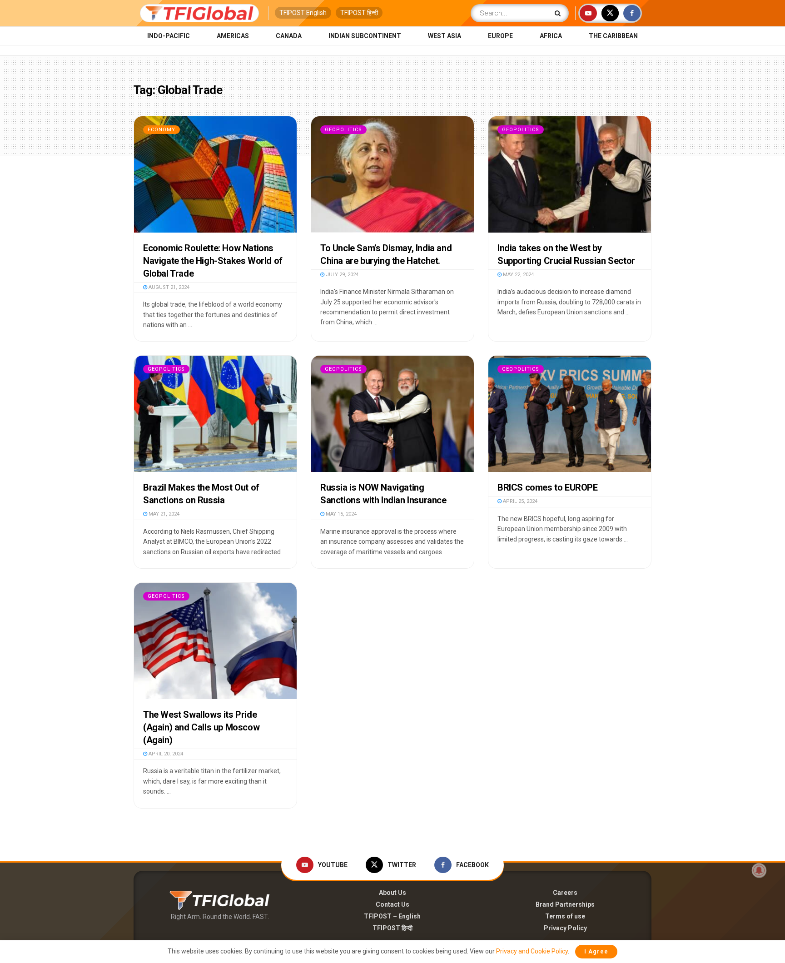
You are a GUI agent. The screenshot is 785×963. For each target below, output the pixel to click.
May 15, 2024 (340, 514)
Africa (551, 36)
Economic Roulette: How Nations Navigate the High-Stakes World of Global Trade (213, 261)
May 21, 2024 (163, 514)
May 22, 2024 (518, 275)
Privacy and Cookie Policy (532, 951)
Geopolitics (343, 130)
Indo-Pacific (168, 36)
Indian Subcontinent (364, 36)
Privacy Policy (565, 928)
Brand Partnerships (565, 904)
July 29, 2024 (341, 275)
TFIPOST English (303, 12)
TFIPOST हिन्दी (359, 12)
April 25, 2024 (519, 501)
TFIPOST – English (392, 916)
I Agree (596, 951)
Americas (233, 36)
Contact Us (392, 904)
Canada (289, 36)
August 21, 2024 (168, 287)
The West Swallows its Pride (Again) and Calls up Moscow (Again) (201, 727)
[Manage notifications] (759, 870)
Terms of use (565, 916)
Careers (565, 892)
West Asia (444, 36)
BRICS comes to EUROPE (547, 487)
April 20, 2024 (165, 754)
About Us (392, 892)
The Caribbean (613, 36)
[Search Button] (559, 13)
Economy (161, 130)
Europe (500, 36)
